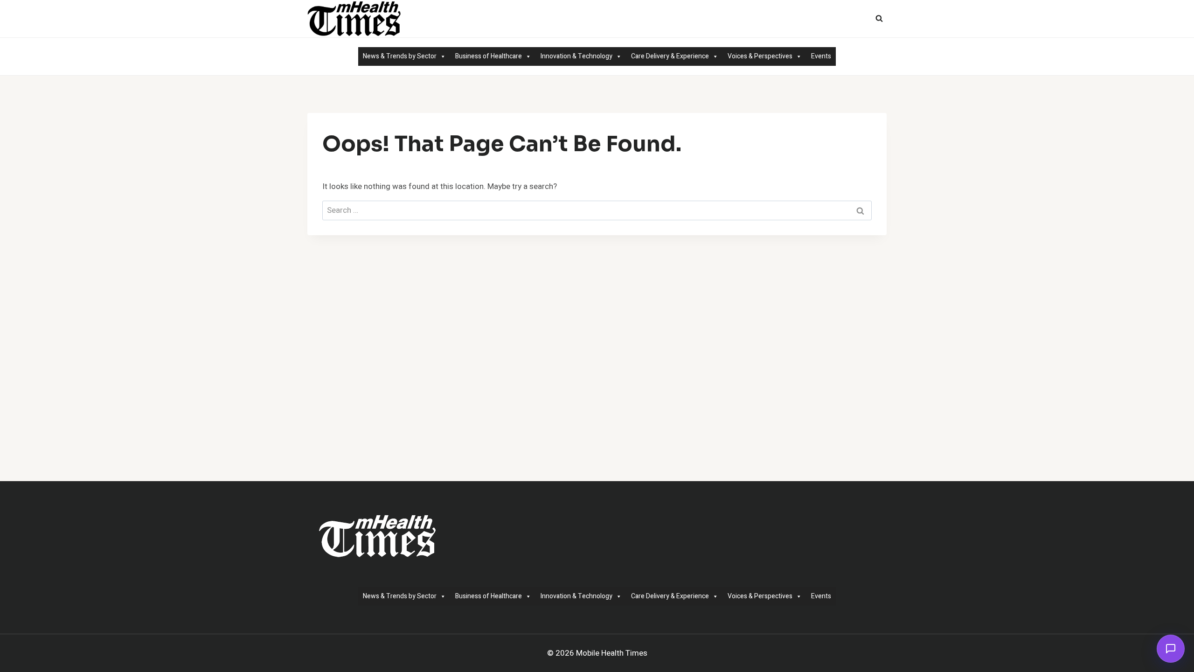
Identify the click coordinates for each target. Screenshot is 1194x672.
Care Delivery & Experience (670, 56)
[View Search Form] (879, 18)
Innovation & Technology (576, 56)
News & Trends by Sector (400, 56)
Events (821, 56)
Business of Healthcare (488, 56)
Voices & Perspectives (760, 56)
